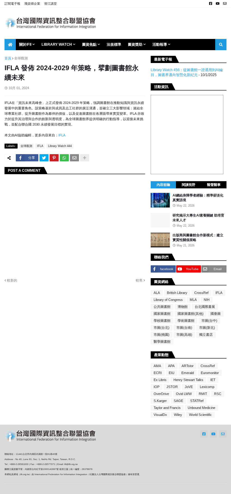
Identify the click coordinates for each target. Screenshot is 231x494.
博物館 (183, 307)
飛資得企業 (32, 3)
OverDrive (161, 394)
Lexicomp (207, 387)
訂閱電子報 (12, 3)
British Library (177, 293)
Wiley (178, 415)
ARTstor (188, 366)
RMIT (203, 394)
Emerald (187, 373)
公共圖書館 (162, 307)
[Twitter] (44, 157)
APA (171, 366)
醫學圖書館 (162, 341)
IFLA (61, 135)
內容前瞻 (163, 185)
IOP (156, 387)
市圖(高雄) (184, 334)
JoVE (189, 387)
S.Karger (160, 401)
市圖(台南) (184, 327)
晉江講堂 (50, 3)
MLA (193, 300)
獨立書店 (206, 334)
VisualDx (160, 415)
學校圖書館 (162, 321)
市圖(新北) (207, 327)
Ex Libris (160, 380)
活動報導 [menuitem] (159, 44)
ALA (157, 293)
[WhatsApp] (64, 157)
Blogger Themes (34, 488)
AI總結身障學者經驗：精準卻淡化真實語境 (198, 197)
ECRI (158, 373)
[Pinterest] (54, 157)
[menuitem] (10, 44)
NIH (207, 300)
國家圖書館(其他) (190, 314)
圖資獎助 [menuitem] (135, 44)
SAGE (178, 401)
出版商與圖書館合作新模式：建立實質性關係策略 (198, 237)
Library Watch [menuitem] (57, 44)
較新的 (12, 280)
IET (212, 380)
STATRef (196, 401)
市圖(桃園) (161, 334)
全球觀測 (21, 58)
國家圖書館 (162, 314)
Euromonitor (210, 373)
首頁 (8, 58)
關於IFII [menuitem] (25, 44)
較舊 (139, 280)
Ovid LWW (184, 394)
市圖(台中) (209, 321)
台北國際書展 (205, 307)
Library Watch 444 (60, 146)
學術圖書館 (186, 321)
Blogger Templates (61, 488)
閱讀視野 (188, 185)
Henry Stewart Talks (188, 380)
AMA (157, 366)
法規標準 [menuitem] (114, 44)
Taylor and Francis (167, 408)
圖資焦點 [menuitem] (89, 44)
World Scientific (200, 415)
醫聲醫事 (214, 185)
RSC (217, 394)
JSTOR (172, 387)
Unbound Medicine (201, 408)
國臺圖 (215, 314)
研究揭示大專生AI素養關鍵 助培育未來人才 (198, 217)
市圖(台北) (161, 327)
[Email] (74, 157)
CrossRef (201, 293)
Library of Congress (168, 300)
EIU (171, 373)
